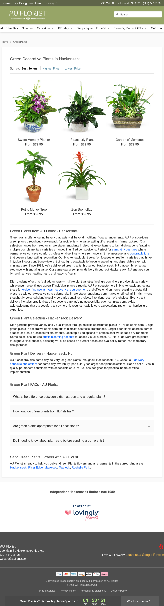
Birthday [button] (64, 28)
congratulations (140, 253)
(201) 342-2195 (10, 554)
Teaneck (64, 467)
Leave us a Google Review (145, 554)
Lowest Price (72, 68)
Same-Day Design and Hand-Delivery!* (30, 3)
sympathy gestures (124, 249)
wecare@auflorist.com (14, 559)
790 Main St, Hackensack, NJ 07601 (23, 550)
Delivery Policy (119, 590)
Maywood (50, 467)
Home (5, 41)
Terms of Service (46, 590)
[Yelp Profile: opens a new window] (161, 546)
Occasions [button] (44, 28)
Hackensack (18, 467)
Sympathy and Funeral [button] (92, 28)
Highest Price (51, 68)
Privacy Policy (68, 590)
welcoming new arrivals (37, 289)
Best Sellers (29, 68)
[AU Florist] (28, 15)
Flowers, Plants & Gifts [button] (129, 28)
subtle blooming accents (58, 336)
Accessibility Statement (93, 590)
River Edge (35, 467)
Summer (27, 28)
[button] (153, 589)
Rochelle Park (81, 467)
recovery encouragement (70, 289)
